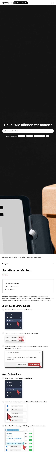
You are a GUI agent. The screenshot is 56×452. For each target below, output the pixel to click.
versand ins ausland (39, 135)
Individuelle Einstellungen (11, 286)
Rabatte (29, 257)
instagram (29, 135)
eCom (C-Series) (21, 2)
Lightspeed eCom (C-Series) (9, 257)
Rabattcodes (37, 257)
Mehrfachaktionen (9, 289)
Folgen (5, 274)
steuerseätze (21, 135)
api (48, 135)
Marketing (22, 257)
